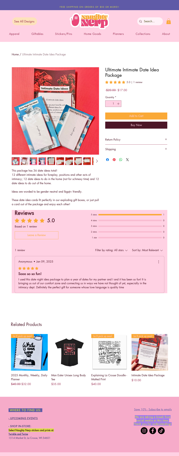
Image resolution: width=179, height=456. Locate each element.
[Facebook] (152, 430)
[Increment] (118, 104)
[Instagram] (144, 430)
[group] (89, 360)
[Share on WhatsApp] (121, 160)
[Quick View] (69, 352)
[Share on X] (127, 160)
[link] (123, 82)
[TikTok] (161, 430)
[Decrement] (108, 104)
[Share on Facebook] (107, 160)
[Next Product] (173, 352)
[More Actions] (158, 262)
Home (15, 54)
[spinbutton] (113, 104)
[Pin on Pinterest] (114, 160)
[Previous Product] (6, 352)
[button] (168, 21)
